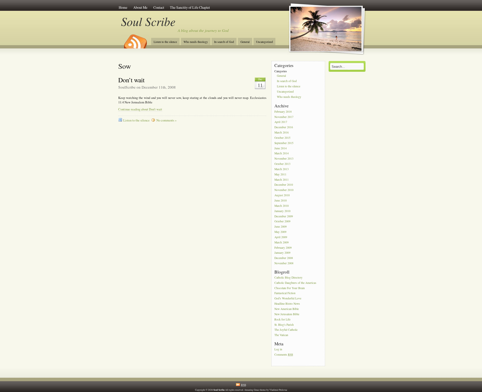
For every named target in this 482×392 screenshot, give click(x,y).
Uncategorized (264, 42)
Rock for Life (282, 319)
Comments (283, 354)
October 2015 (282, 138)
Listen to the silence (165, 42)
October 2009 (282, 221)
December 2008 (283, 258)
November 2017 (283, 117)
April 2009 (280, 237)
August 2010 (282, 195)
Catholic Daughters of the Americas (295, 283)
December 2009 (283, 216)
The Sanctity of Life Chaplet (190, 7)
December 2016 (283, 127)
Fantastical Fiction (284, 293)
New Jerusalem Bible (286, 314)
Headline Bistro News (287, 303)
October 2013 (282, 164)
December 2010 (283, 185)
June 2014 (280, 148)
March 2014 (281, 153)
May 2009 (280, 232)
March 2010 (281, 206)
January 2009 (282, 253)
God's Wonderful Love (287, 298)
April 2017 (280, 122)
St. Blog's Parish (284, 324)
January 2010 (282, 211)
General (245, 42)
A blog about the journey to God (203, 30)
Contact (158, 7)
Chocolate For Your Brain (289, 288)
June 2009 (280, 227)
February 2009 (283, 247)
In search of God (224, 42)
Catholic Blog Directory (288, 277)
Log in (278, 349)
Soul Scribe (148, 21)
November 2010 (283, 190)
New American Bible (286, 309)
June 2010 (280, 200)
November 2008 (283, 263)
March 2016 (281, 132)
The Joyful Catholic (286, 330)
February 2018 (283, 111)
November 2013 (283, 159)
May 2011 (280, 174)
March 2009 (281, 242)
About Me (140, 7)
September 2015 (283, 143)
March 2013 (281, 169)
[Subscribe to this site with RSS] (135, 40)
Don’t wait (131, 80)
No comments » (166, 120)
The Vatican (281, 335)
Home (123, 7)
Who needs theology (196, 42)
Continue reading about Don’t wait (140, 109)
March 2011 (281, 179)
